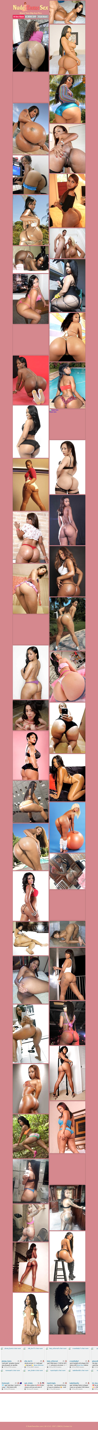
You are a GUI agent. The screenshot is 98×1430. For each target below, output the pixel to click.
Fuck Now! (42, 17)
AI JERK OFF (30, 17)
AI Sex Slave (18, 17)
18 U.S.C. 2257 (50, 1426)
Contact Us (68, 1426)
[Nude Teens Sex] (31, 7)
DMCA (59, 1426)
